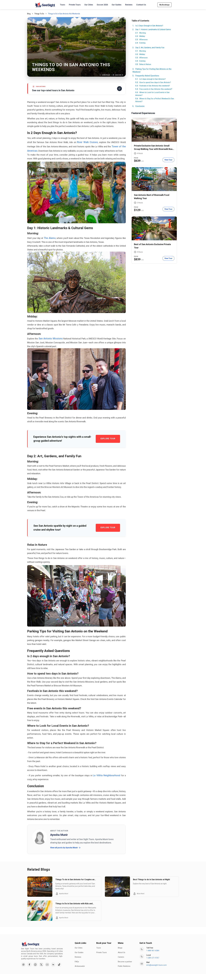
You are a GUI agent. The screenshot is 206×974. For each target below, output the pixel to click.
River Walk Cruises (87, 142)
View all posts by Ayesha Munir (64, 847)
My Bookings (164, 5)
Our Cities (88, 5)
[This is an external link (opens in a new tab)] (23, 964)
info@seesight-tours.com (156, 965)
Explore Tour (107, 438)
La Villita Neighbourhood (106, 775)
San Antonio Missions (51, 338)
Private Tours (75, 5)
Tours (62, 5)
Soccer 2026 (102, 5)
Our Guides (116, 5)
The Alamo (50, 238)
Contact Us (141, 5)
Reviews (128, 5)
